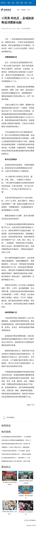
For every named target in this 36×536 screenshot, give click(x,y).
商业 (9, 3)
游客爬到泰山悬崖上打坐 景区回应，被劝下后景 (15, 461)
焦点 (13, 3)
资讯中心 (3, 3)
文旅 (28, 9)
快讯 (30, 3)
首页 (18, 9)
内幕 (17, 3)
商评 (21, 3)
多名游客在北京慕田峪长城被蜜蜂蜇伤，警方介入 (16, 440)
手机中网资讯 (10, 417)
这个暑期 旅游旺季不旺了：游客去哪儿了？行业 (15, 457)
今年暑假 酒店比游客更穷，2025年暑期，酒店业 (15, 450)
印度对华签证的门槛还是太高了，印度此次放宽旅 (16, 454)
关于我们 (26, 520)
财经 (26, 3)
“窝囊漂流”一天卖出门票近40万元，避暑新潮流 (15, 447)
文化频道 (23, 9)
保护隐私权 (32, 520)
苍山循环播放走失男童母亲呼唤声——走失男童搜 (16, 436)
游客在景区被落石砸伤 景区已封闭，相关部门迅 (15, 443)
